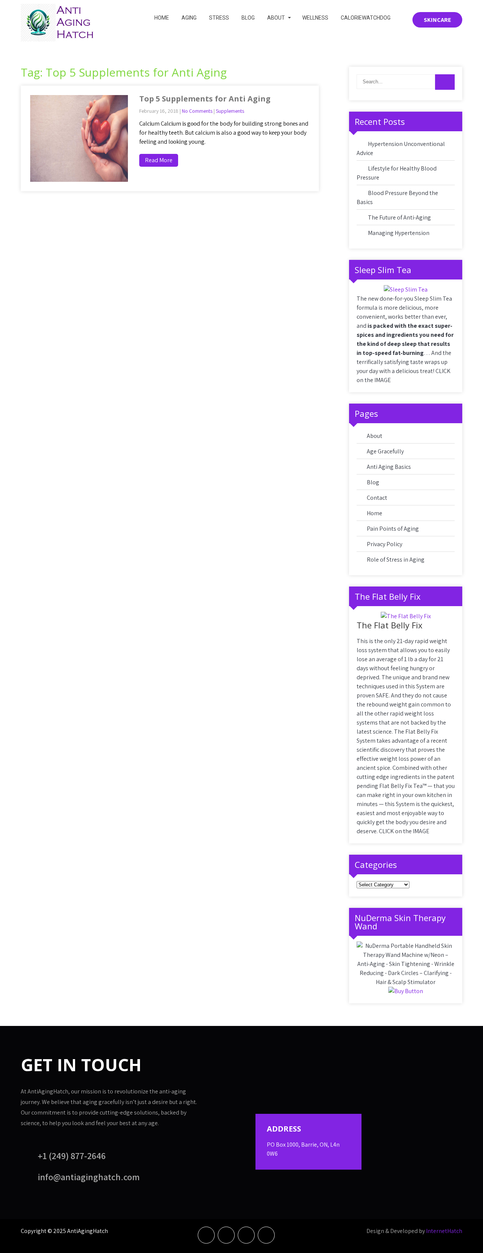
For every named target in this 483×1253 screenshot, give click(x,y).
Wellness (315, 18)
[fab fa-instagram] (266, 1235)
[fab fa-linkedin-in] (246, 1235)
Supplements (230, 110)
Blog (248, 18)
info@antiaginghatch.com (89, 1177)
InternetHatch (444, 1231)
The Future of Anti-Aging (399, 217)
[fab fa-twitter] (226, 1235)
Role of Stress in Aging (396, 560)
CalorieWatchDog (366, 18)
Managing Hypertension (398, 233)
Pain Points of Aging (393, 529)
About (276, 18)
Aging (189, 18)
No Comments (197, 110)
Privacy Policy (384, 544)
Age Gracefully (385, 451)
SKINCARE (437, 20)
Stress (219, 18)
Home (161, 18)
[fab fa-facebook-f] (206, 1235)
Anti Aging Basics (389, 467)
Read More (158, 160)
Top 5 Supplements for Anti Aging (205, 99)
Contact (377, 498)
